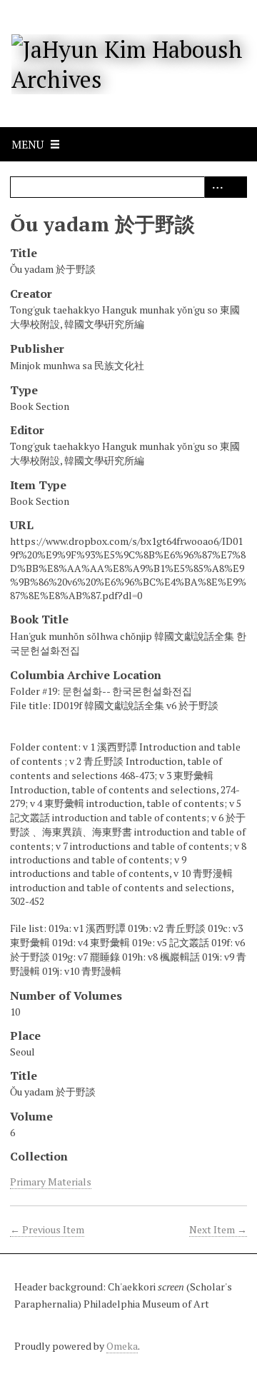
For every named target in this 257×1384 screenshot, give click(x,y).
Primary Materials (50, 1181)
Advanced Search (215, 187)
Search (236, 187)
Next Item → (218, 1229)
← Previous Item (47, 1229)
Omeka (122, 1346)
